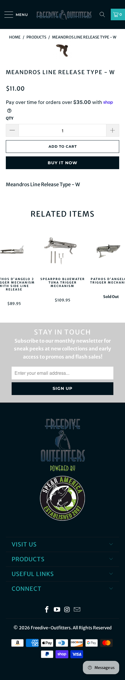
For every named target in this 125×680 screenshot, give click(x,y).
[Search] (104, 14)
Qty (9, 118)
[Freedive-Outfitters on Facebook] (47, 610)
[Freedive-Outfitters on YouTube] (57, 610)
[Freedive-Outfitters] (62, 14)
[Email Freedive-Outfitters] (77, 610)
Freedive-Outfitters (51, 627)
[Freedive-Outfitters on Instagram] (67, 610)
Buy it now (62, 162)
